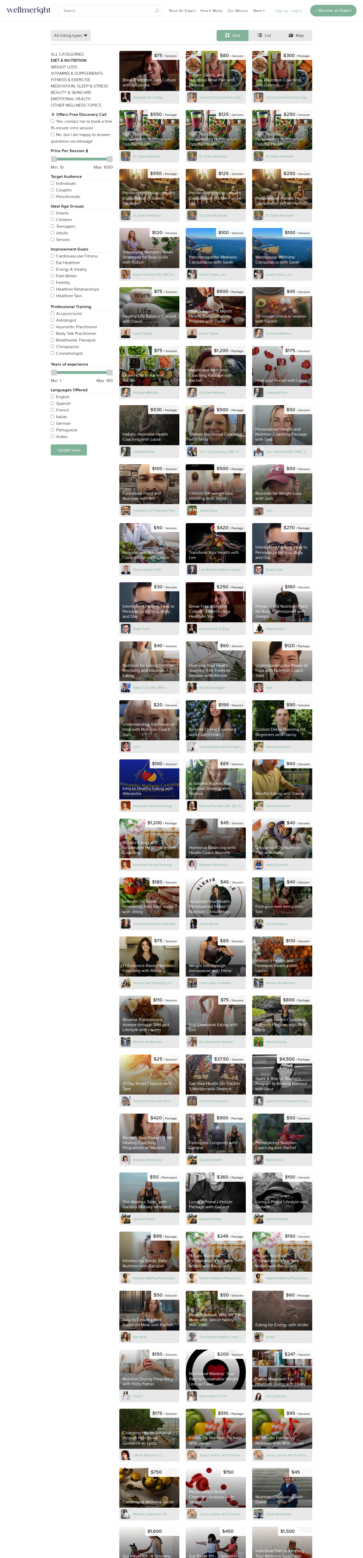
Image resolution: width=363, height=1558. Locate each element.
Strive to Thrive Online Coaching (221, 97)
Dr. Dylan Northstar (147, 156)
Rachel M (140, 1336)
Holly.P (138, 1396)
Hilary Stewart (276, 1396)
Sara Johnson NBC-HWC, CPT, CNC (288, 451)
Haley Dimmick (277, 864)
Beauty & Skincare (71, 92)
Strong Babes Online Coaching (221, 746)
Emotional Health (71, 99)
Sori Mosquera (276, 923)
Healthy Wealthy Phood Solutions (155, 1278)
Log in (297, 10)
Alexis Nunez (209, 923)
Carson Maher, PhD (147, 569)
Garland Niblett (210, 1159)
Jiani (269, 687)
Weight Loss (64, 67)
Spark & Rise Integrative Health (288, 1101)
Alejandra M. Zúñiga (148, 97)
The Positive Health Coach (218, 1336)
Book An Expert (182, 10)
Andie (270, 1336)
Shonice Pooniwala (213, 1101)
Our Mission (237, 10)
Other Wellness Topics (76, 105)
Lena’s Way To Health (215, 983)
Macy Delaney (276, 1041)
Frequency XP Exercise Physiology (155, 510)
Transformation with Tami (151, 1101)
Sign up (282, 10)
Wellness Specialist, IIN (150, 1514)
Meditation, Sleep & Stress (79, 86)
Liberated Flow (277, 392)
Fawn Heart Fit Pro (213, 1396)
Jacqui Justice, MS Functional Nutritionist (221, 1455)
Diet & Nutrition (69, 60)
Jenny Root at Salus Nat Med (154, 923)
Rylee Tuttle (274, 569)
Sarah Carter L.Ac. (212, 274)
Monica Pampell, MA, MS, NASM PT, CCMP (221, 805)
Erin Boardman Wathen (216, 1041)
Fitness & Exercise (70, 79)
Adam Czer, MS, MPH (149, 687)
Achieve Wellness (279, 333)
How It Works (211, 10)
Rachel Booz (275, 1159)
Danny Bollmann (278, 746)
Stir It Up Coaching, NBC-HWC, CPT (221, 451)
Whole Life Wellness (280, 983)
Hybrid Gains (275, 628)
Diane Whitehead (278, 1514)
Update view (69, 450)
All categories (67, 54)
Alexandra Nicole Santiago (152, 805)
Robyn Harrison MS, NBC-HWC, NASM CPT (155, 274)
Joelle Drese (208, 510)
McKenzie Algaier (212, 687)
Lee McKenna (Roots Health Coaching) (221, 569)
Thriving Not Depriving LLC (152, 983)
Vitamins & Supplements (77, 73)
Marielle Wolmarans (214, 864)
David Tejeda (142, 333)
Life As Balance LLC (148, 1455)
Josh (269, 510)
